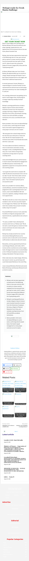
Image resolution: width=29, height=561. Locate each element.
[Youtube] (3, 498)
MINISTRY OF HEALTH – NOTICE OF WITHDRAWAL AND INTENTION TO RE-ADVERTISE (14, 470)
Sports (4, 5)
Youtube (7, 497)
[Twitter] (21, 495)
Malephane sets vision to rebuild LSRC (8, 426)
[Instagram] (12, 495)
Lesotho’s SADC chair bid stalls (13, 440)
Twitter (24, 495)
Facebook (7, 495)
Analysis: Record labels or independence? (21, 426)
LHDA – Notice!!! (9, 477)
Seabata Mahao (7, 36)
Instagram (16, 495)
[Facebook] (3, 495)
